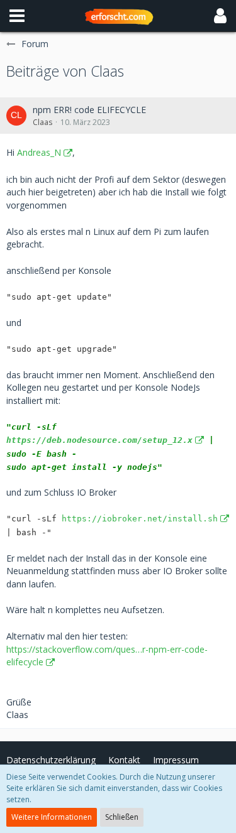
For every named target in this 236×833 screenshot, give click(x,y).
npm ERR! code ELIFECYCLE (89, 110)
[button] (17, 16)
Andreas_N (39, 152)
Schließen (121, 817)
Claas (42, 122)
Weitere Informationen (51, 817)
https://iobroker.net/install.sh (140, 518)
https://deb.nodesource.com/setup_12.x (99, 440)
